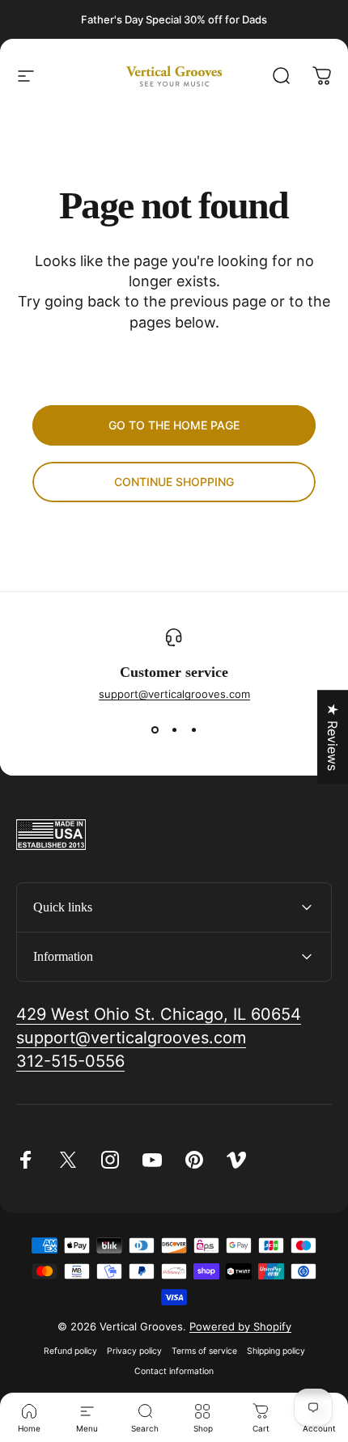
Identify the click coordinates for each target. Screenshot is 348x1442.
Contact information (174, 1371)
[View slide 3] (193, 729)
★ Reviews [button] (333, 737)
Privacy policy (134, 1351)
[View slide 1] (154, 729)
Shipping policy (276, 1351)
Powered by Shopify (240, 1326)
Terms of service (204, 1351)
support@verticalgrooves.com (174, 693)
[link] (158, 1014)
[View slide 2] (174, 729)
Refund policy (70, 1351)
